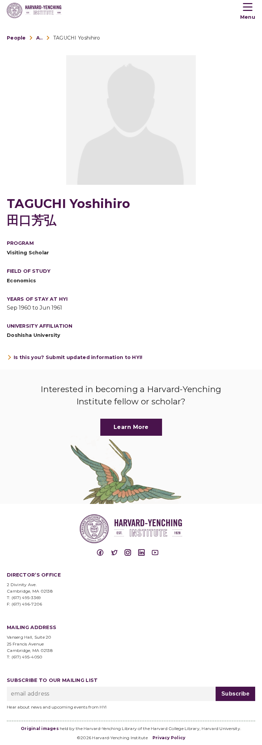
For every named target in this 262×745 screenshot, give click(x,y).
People (16, 38)
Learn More (131, 427)
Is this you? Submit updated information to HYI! (78, 357)
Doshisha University (33, 335)
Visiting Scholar (28, 253)
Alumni (39, 38)
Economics (21, 281)
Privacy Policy (169, 737)
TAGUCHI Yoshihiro (76, 38)
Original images (40, 728)
